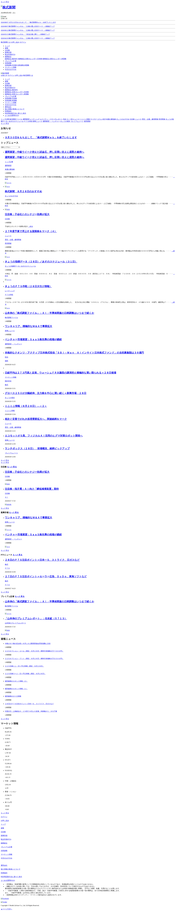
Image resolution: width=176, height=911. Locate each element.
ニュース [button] (138, 119)
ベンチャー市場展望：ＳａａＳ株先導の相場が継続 (33, 339)
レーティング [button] (35, 119)
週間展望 (8, 165)
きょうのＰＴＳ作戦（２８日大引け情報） (28, 286)
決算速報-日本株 (11, 65)
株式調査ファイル (11, 317)
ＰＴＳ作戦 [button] (28, 121)
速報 (6, 81)
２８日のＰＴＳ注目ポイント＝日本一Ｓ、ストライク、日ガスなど (42, 560)
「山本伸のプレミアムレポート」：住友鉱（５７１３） (36, 618)
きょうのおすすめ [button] (122, 119)
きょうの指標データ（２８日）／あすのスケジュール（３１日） (41, 261)
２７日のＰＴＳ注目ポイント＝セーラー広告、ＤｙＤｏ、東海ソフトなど (46, 576)
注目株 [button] (132, 119)
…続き (30, 226)
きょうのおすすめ (11, 196)
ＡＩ (6, 497)
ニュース (8, 236)
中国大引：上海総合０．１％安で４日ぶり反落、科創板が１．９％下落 (31, 711)
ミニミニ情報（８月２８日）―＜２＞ (26, 406)
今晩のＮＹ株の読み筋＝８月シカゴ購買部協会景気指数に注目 (28, 643)
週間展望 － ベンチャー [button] (51, 121)
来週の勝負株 (10, 169)
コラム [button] (99, 119)
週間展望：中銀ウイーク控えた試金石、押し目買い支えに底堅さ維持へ (44, 152)
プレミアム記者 (10, 96)
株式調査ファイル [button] (15, 119)
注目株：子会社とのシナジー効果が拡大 (27, 214)
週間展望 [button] (26, 119)
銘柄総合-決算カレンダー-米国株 (54, 59)
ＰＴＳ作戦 (9, 295)
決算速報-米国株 (23, 65)
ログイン (23, 42)
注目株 (7, 83)
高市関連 (8, 243)
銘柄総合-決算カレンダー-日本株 (30, 59)
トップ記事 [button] (5, 119)
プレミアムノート (11, 453)
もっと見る (5, 2)
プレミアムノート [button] (77, 121)
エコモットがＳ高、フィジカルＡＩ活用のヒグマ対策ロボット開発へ (44, 435)
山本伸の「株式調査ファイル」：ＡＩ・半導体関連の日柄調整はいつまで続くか (49, 313)
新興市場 (8, 85)
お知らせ (4, 75)
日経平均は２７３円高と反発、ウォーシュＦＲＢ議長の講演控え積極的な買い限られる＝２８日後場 (60, 372)
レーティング (10, 291)
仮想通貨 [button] (87, 121)
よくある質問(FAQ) (12, 115)
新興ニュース (10, 331)
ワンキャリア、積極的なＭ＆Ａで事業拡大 (28, 326)
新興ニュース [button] (37, 121)
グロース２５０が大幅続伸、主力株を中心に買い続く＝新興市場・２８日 (45, 393)
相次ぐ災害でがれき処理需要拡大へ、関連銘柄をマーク (36, 419)
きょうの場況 (10, 398)
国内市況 (8, 381)
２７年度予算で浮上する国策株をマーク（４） (31, 231)
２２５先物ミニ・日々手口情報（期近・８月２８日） (24, 666)
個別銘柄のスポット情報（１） (16, 689)
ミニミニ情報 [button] (85, 119)
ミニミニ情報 (10, 411)
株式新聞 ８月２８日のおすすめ (23, 191)
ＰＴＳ (7, 568)
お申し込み (15, 42)
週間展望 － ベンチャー (13, 344)
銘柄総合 (4, 843)
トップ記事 (9, 162)
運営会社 (8, 107)
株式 (6, 385)
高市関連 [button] (162, 119)
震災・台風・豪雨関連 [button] (150, 119)
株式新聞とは (6, 42)
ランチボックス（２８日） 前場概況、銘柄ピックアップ (37, 448)
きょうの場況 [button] (65, 121)
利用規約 (8, 111)
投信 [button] (64, 119)
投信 (6, 357)
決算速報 (4, 850)
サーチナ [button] (93, 119)
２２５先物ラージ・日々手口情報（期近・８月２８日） (25, 673)
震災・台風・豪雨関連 (13, 239)
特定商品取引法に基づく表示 (15, 113)
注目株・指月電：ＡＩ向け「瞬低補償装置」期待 (32, 488)
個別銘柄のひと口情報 (13, 696)
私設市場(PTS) (10, 88)
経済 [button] (104, 119)
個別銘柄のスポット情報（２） (16, 681)
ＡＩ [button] (68, 119)
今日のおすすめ (10, 105)
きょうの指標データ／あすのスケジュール (20, 266)
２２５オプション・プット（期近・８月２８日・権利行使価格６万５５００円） (34, 658)
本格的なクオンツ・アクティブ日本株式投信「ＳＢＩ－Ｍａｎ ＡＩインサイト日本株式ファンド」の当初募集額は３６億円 (74, 352)
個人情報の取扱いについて (14, 109)
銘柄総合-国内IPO (11, 59)
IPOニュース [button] (75, 119)
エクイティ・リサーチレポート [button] (51, 119)
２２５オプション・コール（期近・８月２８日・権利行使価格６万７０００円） (34, 651)
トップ (7, 79)
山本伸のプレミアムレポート (15, 623)
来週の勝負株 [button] (111, 119)
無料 (6, 361)
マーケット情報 (10, 102)
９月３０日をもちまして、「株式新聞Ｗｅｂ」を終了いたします (41, 137)
